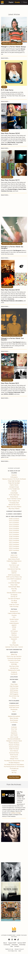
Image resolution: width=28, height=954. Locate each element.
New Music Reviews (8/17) (10, 180)
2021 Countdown (14, 542)
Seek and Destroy (14, 747)
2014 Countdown (14, 528)
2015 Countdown (14, 530)
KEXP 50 (14, 573)
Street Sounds (14, 754)
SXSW (14, 643)
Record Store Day (14, 696)
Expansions (14, 733)
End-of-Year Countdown (14, 516)
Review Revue (14, 497)
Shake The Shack (14, 748)
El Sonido (14, 731)
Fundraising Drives (14, 705)
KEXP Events (14, 652)
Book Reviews (14, 720)
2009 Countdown (14, 518)
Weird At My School (14, 504)
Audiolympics (14, 557)
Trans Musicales (14, 645)
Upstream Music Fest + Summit (14, 647)
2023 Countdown (14, 546)
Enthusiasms (14, 477)
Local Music (14, 677)
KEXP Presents (14, 692)
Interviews (14, 571)
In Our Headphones (14, 489)
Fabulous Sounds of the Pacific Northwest (14, 479)
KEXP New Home (14, 707)
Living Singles (14, 493)
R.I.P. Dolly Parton (7, 90)
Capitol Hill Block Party (14, 613)
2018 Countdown (14, 536)
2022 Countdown (14, 544)
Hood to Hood (14, 662)
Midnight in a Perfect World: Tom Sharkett (12, 339)
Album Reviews (7, 177)
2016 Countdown (14, 532)
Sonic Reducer (14, 750)
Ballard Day (14, 654)
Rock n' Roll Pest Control (14, 498)
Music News (14, 684)
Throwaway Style (14, 502)
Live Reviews (14, 722)
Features (14, 553)
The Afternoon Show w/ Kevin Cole (14, 760)
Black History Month (14, 559)
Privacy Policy (19, 949)
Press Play (14, 588)
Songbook (14, 672)
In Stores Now (14, 688)
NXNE (14, 629)
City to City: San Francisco (14, 656)
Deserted (14, 475)
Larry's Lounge (14, 737)
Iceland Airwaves (14, 623)
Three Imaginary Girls (14, 500)
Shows (14, 725)
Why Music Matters (14, 508)
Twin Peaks (14, 602)
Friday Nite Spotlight (14, 483)
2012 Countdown (14, 524)
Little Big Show (14, 668)
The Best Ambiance (14, 762)
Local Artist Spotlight (14, 583)
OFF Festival (14, 631)
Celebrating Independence (14, 561)
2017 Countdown (14, 534)
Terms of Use (9, 949)
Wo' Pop (14, 772)
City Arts (14, 615)
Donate (17, 2)
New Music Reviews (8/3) (10, 383)
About (5, 943)
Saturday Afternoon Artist (14, 592)
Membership (14, 709)
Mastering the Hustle (14, 670)
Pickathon (14, 633)
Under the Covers (14, 604)
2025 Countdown (14, 550)
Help (19, 951)
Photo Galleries (14, 700)
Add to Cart (14, 555)
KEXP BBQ (14, 664)
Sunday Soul (14, 756)
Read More (4, 58)
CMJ (14, 617)
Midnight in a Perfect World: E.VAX (13, 450)
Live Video (14, 581)
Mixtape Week (14, 679)
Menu (25, 2)
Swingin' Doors (14, 758)
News (4, 87)
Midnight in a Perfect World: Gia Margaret (12, 247)
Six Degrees (14, 594)
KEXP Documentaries (14, 575)
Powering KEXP (14, 703)
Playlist (11, 2)
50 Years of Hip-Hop (14, 471)
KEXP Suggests (14, 694)
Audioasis (14, 727)
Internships (22, 944)
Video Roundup (14, 606)
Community (7, 944)
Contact (16, 946)
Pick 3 (14, 711)
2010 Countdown (14, 520)
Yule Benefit (14, 674)
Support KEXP (12, 943)
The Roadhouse (14, 768)
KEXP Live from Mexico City (14, 577)
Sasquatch (14, 639)
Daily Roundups (14, 686)
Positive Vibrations (14, 743)
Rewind (14, 590)
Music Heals (14, 585)
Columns (14, 473)
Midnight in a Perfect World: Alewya (13, 47)
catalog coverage (16, 813)
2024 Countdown (14, 548)
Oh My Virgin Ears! (14, 495)
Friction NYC (14, 621)
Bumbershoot (14, 611)
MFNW (14, 627)
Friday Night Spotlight (14, 481)
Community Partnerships (14, 658)
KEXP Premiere (14, 690)
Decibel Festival (14, 619)
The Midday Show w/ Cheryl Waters (14, 764)
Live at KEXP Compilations (14, 579)
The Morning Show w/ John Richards (14, 766)
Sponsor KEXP (22, 943)
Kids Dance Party (14, 666)
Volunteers (15, 944)
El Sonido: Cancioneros (14, 514)
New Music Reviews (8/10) (10, 290)
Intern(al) (14, 491)
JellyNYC (14, 625)
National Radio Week (14, 586)
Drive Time (14, 729)
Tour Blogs (14, 600)
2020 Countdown (14, 540)
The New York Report (14, 598)
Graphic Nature (14, 485)
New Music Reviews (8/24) (10, 133)
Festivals (14, 609)
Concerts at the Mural (14, 660)
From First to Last (14, 565)
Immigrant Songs (14, 487)
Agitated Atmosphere (14, 716)
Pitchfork (14, 635)
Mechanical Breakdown (14, 739)
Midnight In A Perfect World (11, 43)
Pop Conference (14, 637)
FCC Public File (12, 951)
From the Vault (14, 567)
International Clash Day (14, 569)
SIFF (14, 641)
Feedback (14, 563)
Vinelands (14, 770)
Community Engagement (14, 511)
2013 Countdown (14, 526)
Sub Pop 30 (14, 596)
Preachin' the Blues (14, 745)
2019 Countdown (14, 538)
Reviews (5, 130)
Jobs (11, 946)
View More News (14, 777)
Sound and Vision (14, 752)
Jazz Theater (14, 735)
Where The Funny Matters (14, 506)
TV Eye (14, 698)
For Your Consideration (14, 649)
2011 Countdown (14, 522)
